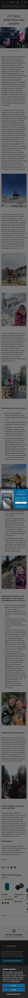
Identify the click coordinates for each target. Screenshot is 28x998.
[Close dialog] (27, 489)
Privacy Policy (15, 981)
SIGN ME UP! (21, 502)
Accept (13, 985)
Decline (13, 990)
